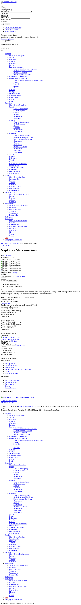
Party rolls (12, 207)
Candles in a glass (15, 186)
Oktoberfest (13, 169)
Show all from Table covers (18, 205)
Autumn (12, 61)
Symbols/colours (14, 93)
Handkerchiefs (18, 116)
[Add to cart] (2, 50)
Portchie (12, 65)
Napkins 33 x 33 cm (20, 147)
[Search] (2, 6)
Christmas (12, 63)
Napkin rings (13, 230)
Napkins (8, 54)
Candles (16, 112)
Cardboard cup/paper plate (18, 226)
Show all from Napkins (17, 56)
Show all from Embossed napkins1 (25, 69)
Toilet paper (17, 150)
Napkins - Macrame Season (10, 339)
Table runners (13, 213)
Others (11, 234)
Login (7, 24)
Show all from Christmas (22, 135)
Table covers (18, 131)
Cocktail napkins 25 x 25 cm (18, 78)
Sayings (12, 92)
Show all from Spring (21, 109)
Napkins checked (15, 95)
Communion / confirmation (18, 164)
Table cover (13, 211)
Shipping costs (20, 276)
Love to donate (14, 166)
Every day (17, 84)
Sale (6, 238)
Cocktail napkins (19, 111)
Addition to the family (16, 167)
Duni (11, 101)
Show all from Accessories (18, 221)
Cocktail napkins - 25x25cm (23, 71)
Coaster (11, 236)
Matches (12, 232)
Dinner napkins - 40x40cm (22, 74)
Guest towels (13, 97)
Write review (7, 255)
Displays (12, 222)
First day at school (15, 171)
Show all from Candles (17, 177)
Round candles (14, 188)
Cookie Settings (10, 388)
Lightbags (12, 228)
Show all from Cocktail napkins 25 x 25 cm (28, 80)
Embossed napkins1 (16, 67)
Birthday (12, 156)
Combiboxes (18, 145)
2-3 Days (15, 272)
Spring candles (14, 179)
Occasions (8, 103)
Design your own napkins (13, 240)
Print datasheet (6, 303)
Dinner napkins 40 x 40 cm (18, 76)
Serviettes (17, 128)
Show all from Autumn (21, 122)
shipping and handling (25, 406)
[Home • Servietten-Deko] (9, 2)
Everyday (12, 59)
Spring (11, 57)
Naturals (12, 90)
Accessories (9, 219)
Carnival (12, 162)
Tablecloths (17, 118)
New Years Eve (14, 173)
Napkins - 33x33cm (20, 73)
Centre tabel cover (15, 209)
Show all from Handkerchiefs (19, 194)
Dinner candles (14, 190)
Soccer (11, 154)
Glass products (14, 224)
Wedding (12, 160)
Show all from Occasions (17, 105)
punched (12, 99)
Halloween (13, 158)
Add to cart (12, 280)
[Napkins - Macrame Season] (11, 337)
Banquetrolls (13, 215)
